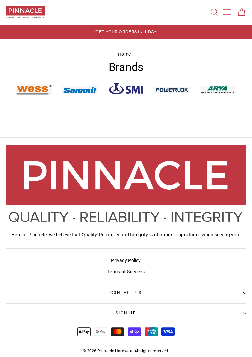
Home (124, 54)
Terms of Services (126, 272)
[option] (126, 32)
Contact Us (126, 292)
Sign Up (126, 313)
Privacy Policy (126, 260)
